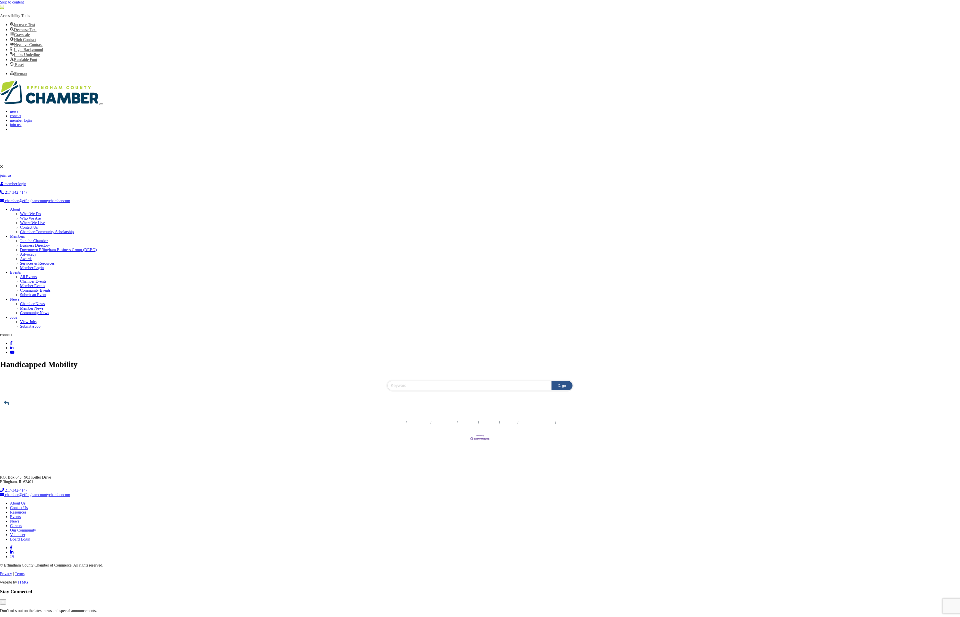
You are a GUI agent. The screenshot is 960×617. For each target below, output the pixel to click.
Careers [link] (16, 526)
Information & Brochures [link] (536, 422)
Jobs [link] (13, 317)
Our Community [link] (23, 530)
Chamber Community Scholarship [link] (47, 232)
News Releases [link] (419, 422)
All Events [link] (28, 277)
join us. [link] (16, 125)
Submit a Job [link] (30, 326)
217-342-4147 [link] (16, 192)
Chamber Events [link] (33, 281)
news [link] (14, 111)
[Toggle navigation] (101, 104)
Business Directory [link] (35, 245)
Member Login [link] (32, 268)
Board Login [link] (20, 539)
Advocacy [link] (28, 254)
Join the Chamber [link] (34, 241)
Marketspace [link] (467, 422)
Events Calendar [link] (444, 422)
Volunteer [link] (17, 535)
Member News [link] (32, 308)
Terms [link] (19, 574)
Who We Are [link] (30, 218)
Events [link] (15, 272)
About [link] (15, 209)
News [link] (14, 299)
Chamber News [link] (32, 304)
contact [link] (15, 116)
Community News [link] (34, 313)
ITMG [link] (23, 582)
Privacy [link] (6, 574)
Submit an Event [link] (33, 295)
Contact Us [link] (29, 227)
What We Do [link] (30, 214)
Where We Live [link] (32, 223)
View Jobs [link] (28, 322)
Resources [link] (18, 512)
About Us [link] (18, 503)
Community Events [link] (35, 290)
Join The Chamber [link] (570, 422)
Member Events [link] (32, 286)
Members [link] (17, 236)
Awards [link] (26, 259)
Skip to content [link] (12, 2)
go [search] (564, 386)
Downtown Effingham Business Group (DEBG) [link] (58, 250)
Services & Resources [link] (37, 263)
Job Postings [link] (489, 422)
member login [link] (21, 120)
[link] (2, 7)
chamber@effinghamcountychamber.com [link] (37, 201)
